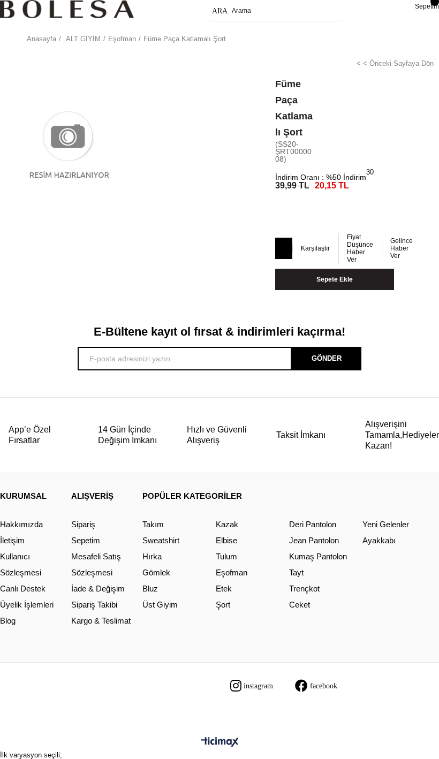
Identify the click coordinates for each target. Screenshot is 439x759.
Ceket (299, 604)
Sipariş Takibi (94, 604)
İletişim (12, 540)
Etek (224, 588)
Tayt (296, 572)
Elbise (226, 540)
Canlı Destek (23, 588)
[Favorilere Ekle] (283, 249)
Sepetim (85, 540)
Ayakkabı (379, 540)
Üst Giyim (160, 604)
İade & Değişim (98, 588)
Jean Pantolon (314, 540)
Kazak (227, 524)
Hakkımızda (21, 524)
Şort (223, 604)
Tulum (226, 556)
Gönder (327, 358)
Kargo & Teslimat (101, 620)
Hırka (152, 556)
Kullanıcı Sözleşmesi (20, 564)
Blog (8, 620)
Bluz (150, 588)
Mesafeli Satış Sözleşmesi (96, 564)
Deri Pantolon (312, 524)
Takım (153, 524)
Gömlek (156, 572)
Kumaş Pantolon (318, 556)
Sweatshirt (160, 540)
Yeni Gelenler (385, 524)
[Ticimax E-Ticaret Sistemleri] (220, 742)
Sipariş (83, 524)
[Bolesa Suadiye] (67, 9)
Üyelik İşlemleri (27, 604)
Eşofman (231, 572)
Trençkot (304, 588)
